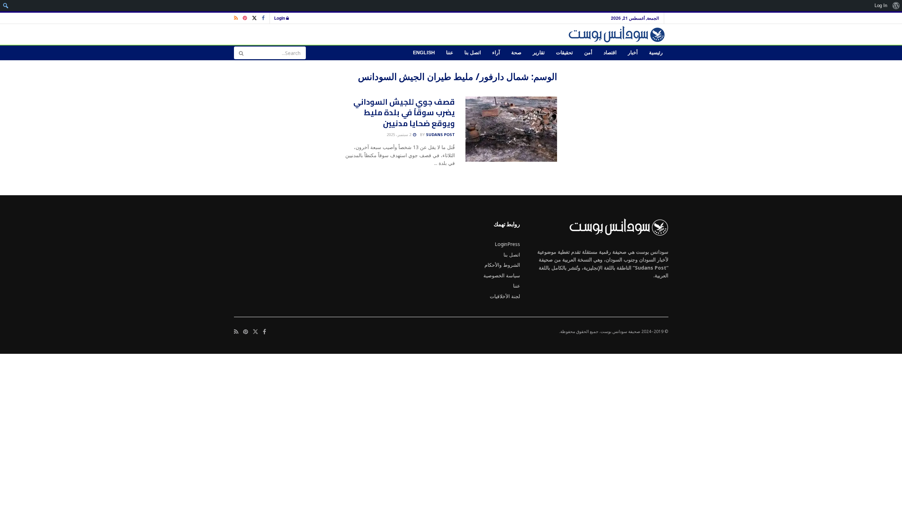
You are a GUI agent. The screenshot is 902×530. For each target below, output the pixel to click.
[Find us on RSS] (236, 18)
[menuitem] (896, 5)
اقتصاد (610, 52)
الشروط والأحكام (502, 264)
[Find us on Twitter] (254, 18)
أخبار (633, 52)
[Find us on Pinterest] (245, 18)
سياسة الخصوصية (501, 275)
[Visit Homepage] (617, 34)
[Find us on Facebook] (263, 18)
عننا (449, 52)
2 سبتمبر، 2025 (399, 134)
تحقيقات (564, 52)
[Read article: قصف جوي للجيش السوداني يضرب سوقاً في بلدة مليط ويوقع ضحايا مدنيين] (511, 129)
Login (280, 18)
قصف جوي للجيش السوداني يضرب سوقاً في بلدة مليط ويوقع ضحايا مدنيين (404, 112)
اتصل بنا (472, 52)
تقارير (539, 52)
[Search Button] (241, 53)
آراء (496, 52)
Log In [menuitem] (881, 5)
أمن (588, 52)
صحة (516, 52)
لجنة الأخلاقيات (505, 296)
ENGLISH (424, 52)
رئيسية (656, 52)
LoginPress (507, 244)
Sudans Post (440, 134)
